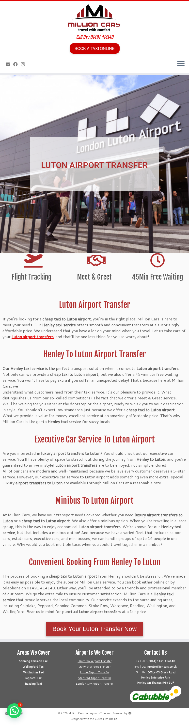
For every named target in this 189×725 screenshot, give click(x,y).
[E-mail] (9, 64)
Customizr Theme (106, 719)
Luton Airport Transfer (94, 672)
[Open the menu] (181, 64)
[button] (14, 710)
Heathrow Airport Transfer (94, 661)
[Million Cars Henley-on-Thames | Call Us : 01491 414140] (94, 18)
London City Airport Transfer (94, 684)
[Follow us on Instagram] (24, 64)
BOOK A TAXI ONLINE (95, 48)
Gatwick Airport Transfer (94, 667)
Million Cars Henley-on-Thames (89, 713)
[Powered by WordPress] (130, 712)
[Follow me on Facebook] (17, 64)
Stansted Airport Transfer (94, 678)
